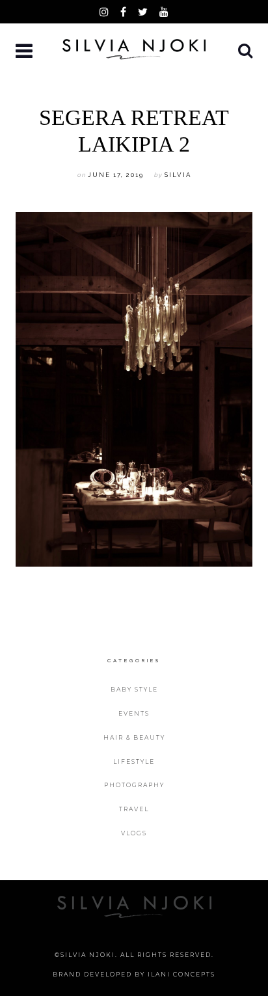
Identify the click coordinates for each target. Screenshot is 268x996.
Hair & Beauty (134, 737)
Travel (134, 809)
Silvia (178, 174)
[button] (25, 51)
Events (134, 713)
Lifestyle (134, 761)
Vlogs (134, 833)
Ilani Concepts (181, 974)
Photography (134, 784)
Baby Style (134, 689)
